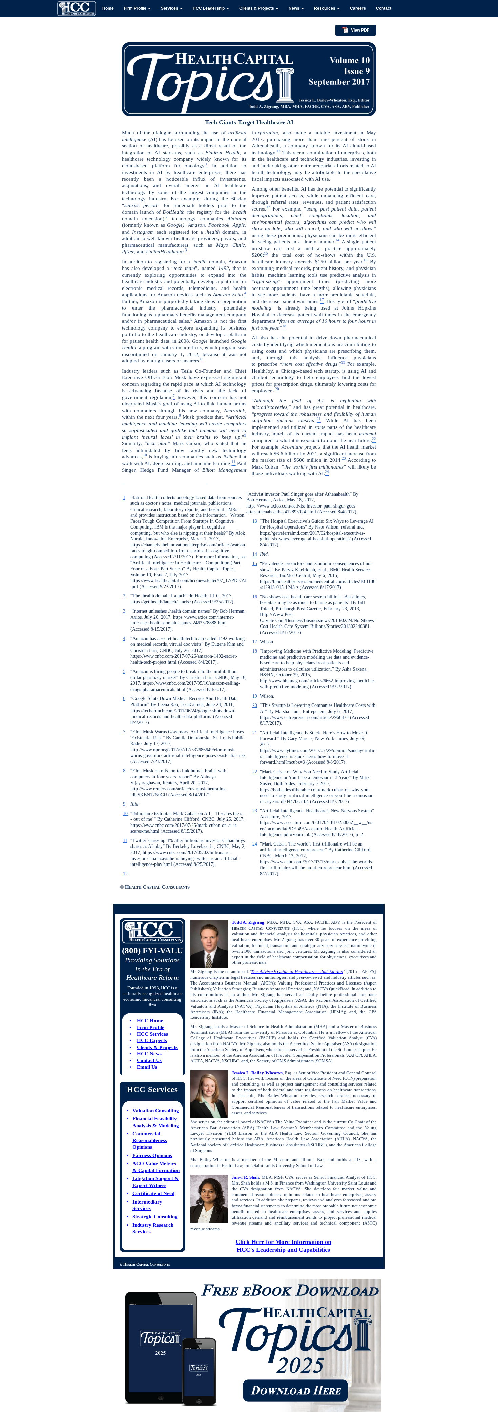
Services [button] (170, 8)
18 (254, 651)
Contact (383, 8)
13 (254, 521)
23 (254, 810)
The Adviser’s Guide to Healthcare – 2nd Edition (297, 971)
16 (254, 596)
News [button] (294, 8)
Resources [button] (325, 8)
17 (254, 641)
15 (254, 563)
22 (254, 771)
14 (254, 554)
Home (108, 8)
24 (254, 844)
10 (125, 813)
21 (254, 732)
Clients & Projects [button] (257, 8)
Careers (358, 8)
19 (254, 696)
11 (125, 840)
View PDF (360, 30)
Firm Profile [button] (135, 8)
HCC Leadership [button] (209, 8)
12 (125, 873)
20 (254, 705)
